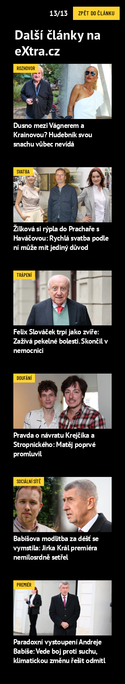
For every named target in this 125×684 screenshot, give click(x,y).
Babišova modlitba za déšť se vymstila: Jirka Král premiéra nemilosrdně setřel (55, 548)
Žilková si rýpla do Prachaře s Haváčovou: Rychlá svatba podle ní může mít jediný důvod (60, 238)
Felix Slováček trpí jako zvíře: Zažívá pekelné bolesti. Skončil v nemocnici (60, 341)
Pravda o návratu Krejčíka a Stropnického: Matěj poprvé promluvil (54, 444)
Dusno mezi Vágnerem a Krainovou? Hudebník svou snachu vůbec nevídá (52, 135)
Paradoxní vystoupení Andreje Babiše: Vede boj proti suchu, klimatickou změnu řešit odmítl (59, 651)
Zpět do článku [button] (96, 13)
